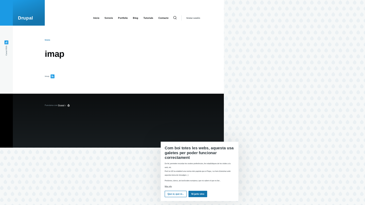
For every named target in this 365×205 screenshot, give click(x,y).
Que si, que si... (176, 194)
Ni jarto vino (197, 194)
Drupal (25, 17)
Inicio (47, 40)
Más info (168, 186)
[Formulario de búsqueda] (175, 18)
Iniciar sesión (193, 18)
